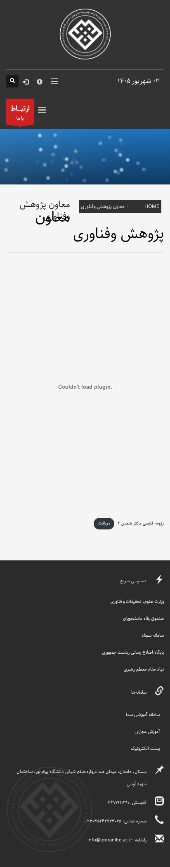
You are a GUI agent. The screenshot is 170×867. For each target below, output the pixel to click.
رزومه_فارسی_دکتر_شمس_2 (141, 523)
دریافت (104, 523)
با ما (20, 112)
